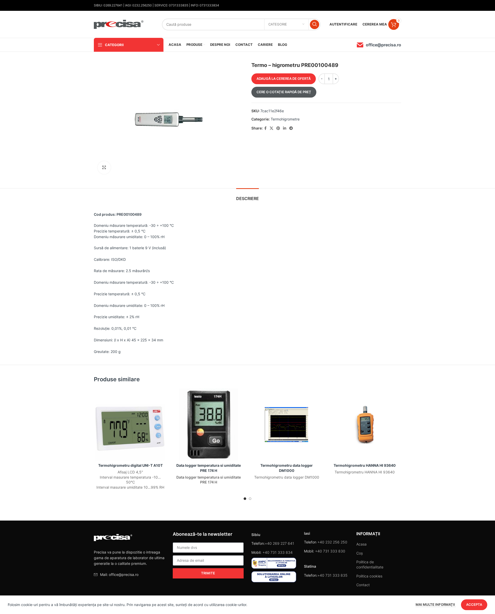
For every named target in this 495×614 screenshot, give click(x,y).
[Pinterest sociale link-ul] (278, 128)
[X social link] (271, 128)
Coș (359, 553)
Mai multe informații (436, 604)
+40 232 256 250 (332, 542)
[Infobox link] (379, 45)
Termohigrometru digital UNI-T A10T (130, 465)
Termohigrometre (285, 119)
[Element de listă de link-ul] (129, 574)
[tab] (247, 196)
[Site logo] (119, 24)
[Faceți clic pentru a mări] (104, 167)
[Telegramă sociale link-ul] (291, 128)
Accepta (474, 604)
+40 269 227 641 (279, 543)
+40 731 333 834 (277, 552)
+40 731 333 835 (332, 575)
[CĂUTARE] (314, 24)
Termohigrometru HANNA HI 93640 (365, 465)
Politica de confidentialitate (369, 564)
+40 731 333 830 (330, 551)
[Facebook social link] (265, 128)
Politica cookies (369, 576)
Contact (363, 585)
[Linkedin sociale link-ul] (285, 128)
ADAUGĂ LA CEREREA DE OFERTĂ (284, 78)
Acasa (361, 544)
